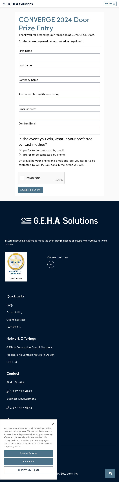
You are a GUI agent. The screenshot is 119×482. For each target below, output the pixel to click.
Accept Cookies (28, 453)
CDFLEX (12, 362)
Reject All (28, 461)
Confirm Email (27, 123)
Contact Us (14, 327)
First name (25, 51)
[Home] (17, 3)
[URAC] (16, 266)
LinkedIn (51, 264)
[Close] (53, 423)
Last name (25, 65)
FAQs (10, 305)
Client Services (16, 320)
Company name (28, 80)
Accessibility (14, 312)
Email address (27, 109)
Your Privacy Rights (28, 470)
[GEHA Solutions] (59, 220)
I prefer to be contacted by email (43, 150)
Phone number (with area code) (39, 94)
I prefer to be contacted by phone (43, 155)
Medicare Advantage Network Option (30, 355)
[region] (28, 449)
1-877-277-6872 (21, 391)
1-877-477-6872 (21, 408)
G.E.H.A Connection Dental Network (29, 347)
